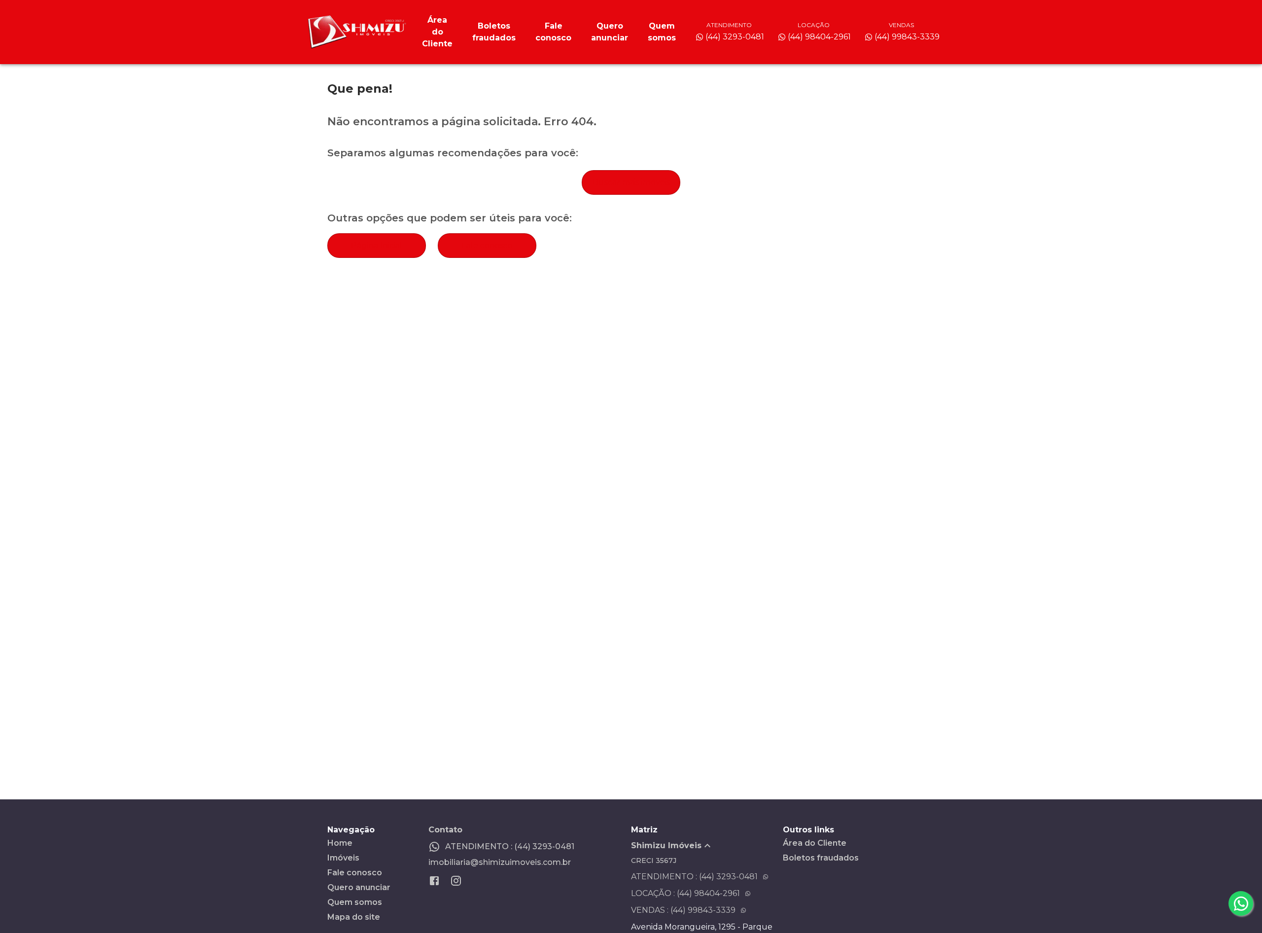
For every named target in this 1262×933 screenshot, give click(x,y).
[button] (707, 846)
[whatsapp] (1240, 903)
